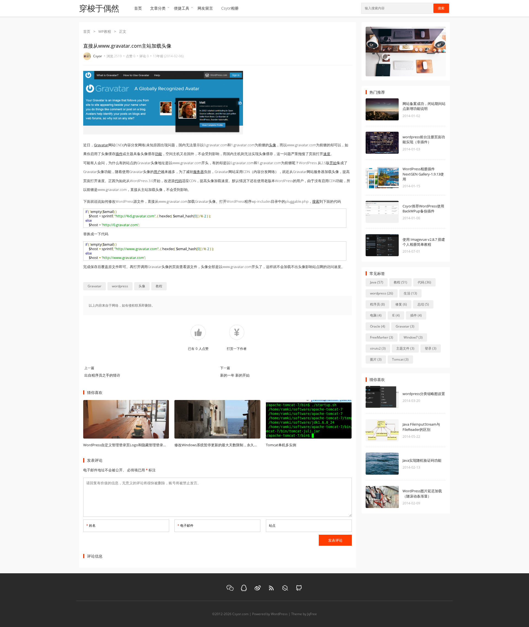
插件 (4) (416, 315)
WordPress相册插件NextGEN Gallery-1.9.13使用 (423, 173)
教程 (159, 286)
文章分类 (158, 8)
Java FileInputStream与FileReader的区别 (421, 427)
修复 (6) (401, 304)
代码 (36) (424, 282)
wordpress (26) (381, 293)
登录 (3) (430, 348)
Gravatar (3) (405, 326)
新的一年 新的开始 (235, 375)
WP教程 (104, 31)
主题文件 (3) (405, 348)
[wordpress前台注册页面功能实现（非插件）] (390, 143)
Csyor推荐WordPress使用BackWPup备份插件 (423, 208)
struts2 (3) (378, 348)
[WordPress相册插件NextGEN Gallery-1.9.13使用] (390, 177)
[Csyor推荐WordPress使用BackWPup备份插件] (390, 212)
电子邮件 (185, 525)
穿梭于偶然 (99, 8)
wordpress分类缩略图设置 (424, 393)
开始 (333, 162)
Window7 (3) (413, 337)
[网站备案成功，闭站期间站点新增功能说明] (390, 109)
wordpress (120, 286)
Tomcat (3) (400, 359)
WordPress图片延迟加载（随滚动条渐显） (422, 493)
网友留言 (205, 8)
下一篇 (225, 368)
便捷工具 (181, 8)
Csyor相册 (230, 8)
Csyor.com (240, 614)
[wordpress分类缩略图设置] (390, 397)
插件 (119, 153)
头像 (272, 144)
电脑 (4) (376, 315)
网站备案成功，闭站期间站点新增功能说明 (424, 106)
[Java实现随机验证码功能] (390, 464)
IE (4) (396, 315)
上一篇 (89, 368)
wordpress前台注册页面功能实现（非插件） (424, 139)
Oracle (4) (377, 326)
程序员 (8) (377, 304)
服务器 (198, 171)
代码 (178, 180)
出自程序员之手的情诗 (102, 375)
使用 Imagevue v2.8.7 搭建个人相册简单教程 (424, 242)
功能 (158, 153)
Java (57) (376, 282)
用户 (157, 171)
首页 (138, 8)
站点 (272, 525)
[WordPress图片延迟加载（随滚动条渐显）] (390, 497)
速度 (326, 153)
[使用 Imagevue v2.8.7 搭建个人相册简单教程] (390, 245)
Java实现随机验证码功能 (422, 460)
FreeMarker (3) (381, 337)
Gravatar (101, 144)
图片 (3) (376, 359)
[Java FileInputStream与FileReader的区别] (390, 430)
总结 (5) (423, 304)
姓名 (91, 525)
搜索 (441, 8)
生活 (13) (410, 293)
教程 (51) (400, 282)
